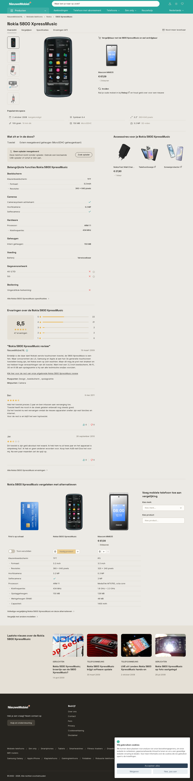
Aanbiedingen (61, 10)
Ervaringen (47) (60, 30)
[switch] (11, 551)
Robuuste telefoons (105, 758)
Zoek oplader (84, 155)
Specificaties (42, 30)
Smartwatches (76, 748)
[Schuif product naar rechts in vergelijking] (78, 551)
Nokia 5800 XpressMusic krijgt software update (100, 668)
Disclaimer (73, 735)
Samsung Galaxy (15, 758)
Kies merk (146, 502)
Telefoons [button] (112, 10)
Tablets (61, 748)
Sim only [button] (129, 10)
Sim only (32, 748)
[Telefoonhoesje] (149, 152)
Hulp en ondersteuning (21, 723)
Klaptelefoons (50, 758)
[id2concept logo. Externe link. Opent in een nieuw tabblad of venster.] (118, 741)
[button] (176, 10)
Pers (70, 721)
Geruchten (58, 662)
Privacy (71, 725)
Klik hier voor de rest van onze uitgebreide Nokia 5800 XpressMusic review (42, 373)
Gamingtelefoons (70, 758)
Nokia (49, 17)
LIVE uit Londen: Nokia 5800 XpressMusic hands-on (136, 668)
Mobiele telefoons (35, 17)
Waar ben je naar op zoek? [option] (67, 3)
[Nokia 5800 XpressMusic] (74, 511)
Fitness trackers (95, 748)
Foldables (86, 758)
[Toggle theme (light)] (176, 4)
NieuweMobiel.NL (15, 17)
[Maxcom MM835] (111, 55)
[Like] (121, 45)
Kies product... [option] (151, 520)
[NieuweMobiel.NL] (19, 3)
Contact (72, 716)
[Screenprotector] (175, 152)
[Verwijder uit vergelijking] (55, 551)
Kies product (148, 515)
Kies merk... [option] (150, 508)
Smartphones (47, 748)
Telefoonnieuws (95, 662)
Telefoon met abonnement (87, 10)
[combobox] (106, 4)
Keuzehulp (147, 10)
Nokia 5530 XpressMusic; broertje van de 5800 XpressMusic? (66, 669)
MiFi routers (12, 753)
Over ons (72, 711)
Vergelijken (26, 30)
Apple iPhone (33, 758)
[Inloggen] (170, 4)
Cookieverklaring (76, 730)
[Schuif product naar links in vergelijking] (104, 551)
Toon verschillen (24, 551)
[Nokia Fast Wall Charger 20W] (124, 152)
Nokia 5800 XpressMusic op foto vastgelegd (168, 668)
